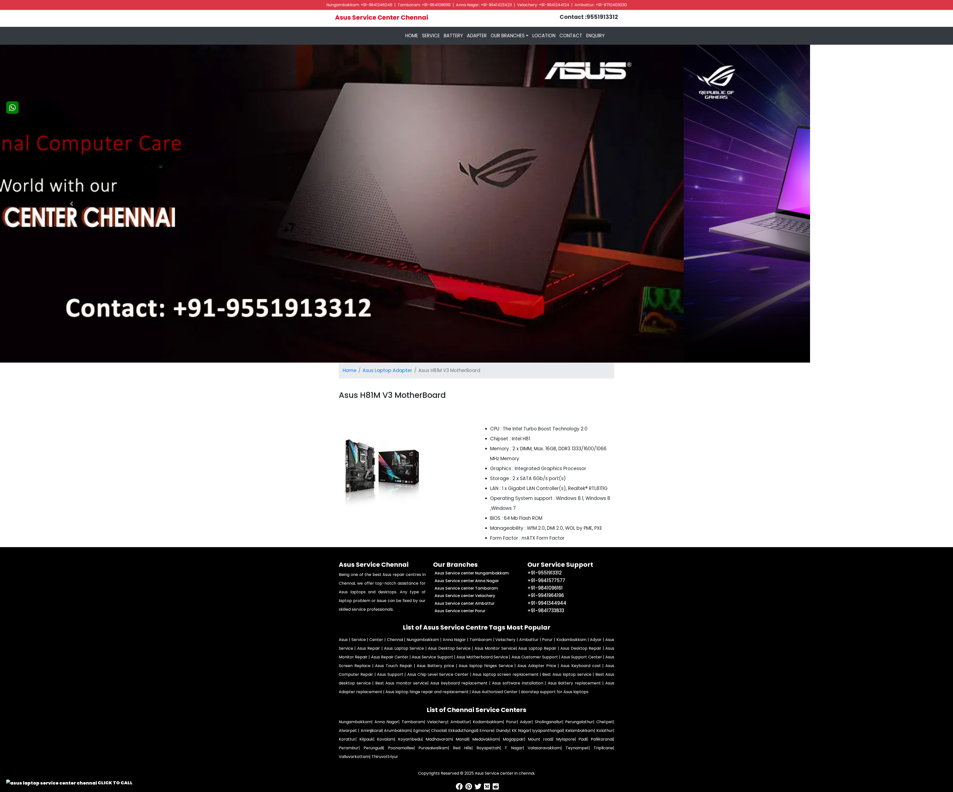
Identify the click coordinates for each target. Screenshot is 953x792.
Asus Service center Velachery (465, 596)
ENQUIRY (595, 35)
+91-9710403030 (611, 5)
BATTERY (453, 35)
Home (349, 370)
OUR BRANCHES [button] (508, 35)
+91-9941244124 (554, 5)
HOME (412, 35)
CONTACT (570, 35)
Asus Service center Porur (460, 611)
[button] (71, 204)
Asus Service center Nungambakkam (472, 573)
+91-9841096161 (436, 5)
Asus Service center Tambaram (466, 588)
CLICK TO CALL (115, 783)
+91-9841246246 (376, 5)
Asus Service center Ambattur (465, 603)
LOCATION (543, 35)
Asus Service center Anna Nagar (467, 581)
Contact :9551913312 (589, 17)
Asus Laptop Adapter (387, 370)
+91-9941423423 (496, 5)
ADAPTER (477, 35)
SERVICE (431, 35)
